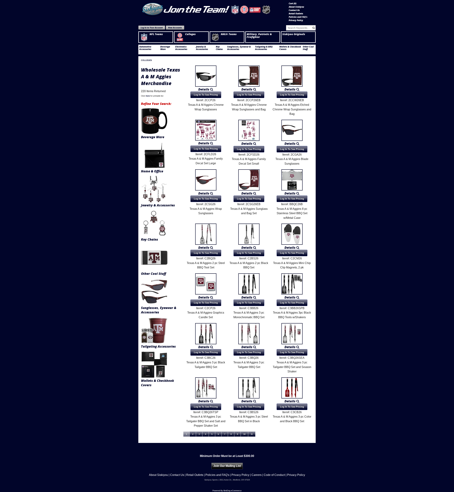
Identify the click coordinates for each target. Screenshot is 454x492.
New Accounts (175, 27)
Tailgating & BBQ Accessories (264, 48)
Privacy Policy (296, 20)
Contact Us (294, 10)
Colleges (190, 34)
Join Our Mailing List (227, 465)
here (148, 96)
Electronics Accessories (181, 48)
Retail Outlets (296, 14)
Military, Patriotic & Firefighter (259, 35)
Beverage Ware (165, 48)
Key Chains (219, 48)
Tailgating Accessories (158, 346)
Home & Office (152, 171)
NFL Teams (156, 34)
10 (244, 434)
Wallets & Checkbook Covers (290, 48)
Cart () (292, 3)
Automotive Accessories (145, 48)
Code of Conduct (274, 474)
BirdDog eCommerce (232, 491)
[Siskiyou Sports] (212, 9)
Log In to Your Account (152, 27)
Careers (256, 474)
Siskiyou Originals (293, 34)
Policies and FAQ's (298, 17)
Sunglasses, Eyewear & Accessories (239, 48)
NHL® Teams (229, 34)
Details (204, 89)
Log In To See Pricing (206, 94)
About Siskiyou (296, 7)
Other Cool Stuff (308, 48)
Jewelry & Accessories (202, 48)
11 (252, 434)
